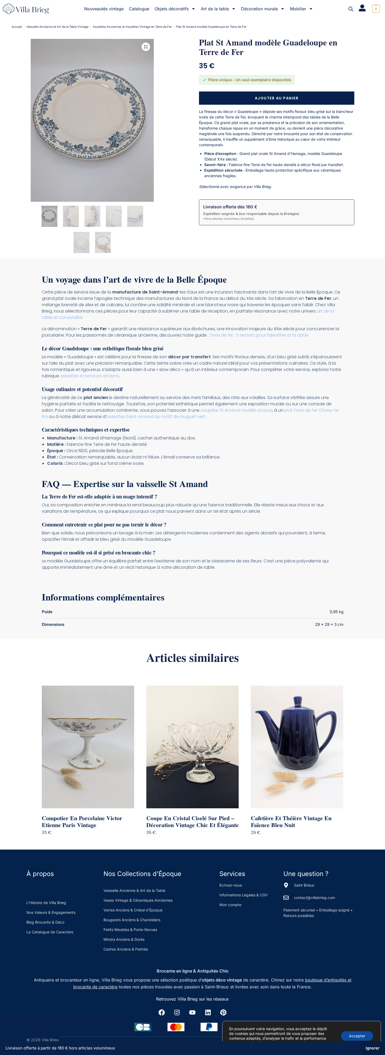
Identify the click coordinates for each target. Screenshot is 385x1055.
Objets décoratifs (172, 8)
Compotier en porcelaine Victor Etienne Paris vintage (82, 822)
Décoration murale (259, 8)
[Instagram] (177, 1012)
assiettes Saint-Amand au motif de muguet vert (155, 417)
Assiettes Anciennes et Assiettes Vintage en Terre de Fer (132, 27)
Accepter (357, 1036)
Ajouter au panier (277, 98)
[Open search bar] (351, 9)
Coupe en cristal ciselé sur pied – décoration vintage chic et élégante (192, 822)
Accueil (17, 27)
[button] (375, 8)
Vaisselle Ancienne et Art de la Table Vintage (57, 27)
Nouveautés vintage (104, 8)
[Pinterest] (223, 1012)
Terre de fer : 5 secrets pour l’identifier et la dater (259, 335)
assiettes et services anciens (89, 376)
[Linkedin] (208, 1012)
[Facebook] (162, 1012)
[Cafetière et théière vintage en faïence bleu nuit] (297, 747)
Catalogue (139, 8)
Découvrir (92, 843)
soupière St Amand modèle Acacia (236, 410)
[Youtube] (192, 1012)
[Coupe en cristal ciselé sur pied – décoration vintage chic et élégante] (192, 747)
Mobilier (298, 8)
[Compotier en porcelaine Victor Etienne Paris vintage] (88, 747)
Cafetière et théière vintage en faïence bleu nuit (291, 822)
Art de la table (215, 8)
